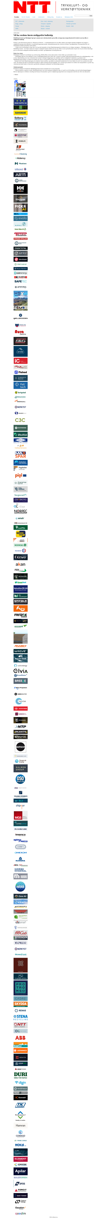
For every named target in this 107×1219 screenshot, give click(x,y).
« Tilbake (16, 74)
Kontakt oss (59, 17)
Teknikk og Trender (71, 23)
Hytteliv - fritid (70, 26)
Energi (17, 26)
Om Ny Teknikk (26, 17)
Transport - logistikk (46, 23)
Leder (33, 17)
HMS (17, 28)
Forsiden (16, 17)
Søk (91, 15)
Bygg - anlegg (19, 23)
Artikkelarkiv (41, 17)
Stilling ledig (50, 17)
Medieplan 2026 (69, 17)
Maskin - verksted (45, 28)
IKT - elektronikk (20, 21)
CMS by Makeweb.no (53, 1217)
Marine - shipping (45, 26)
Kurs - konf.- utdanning (47, 21)
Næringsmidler (70, 21)
